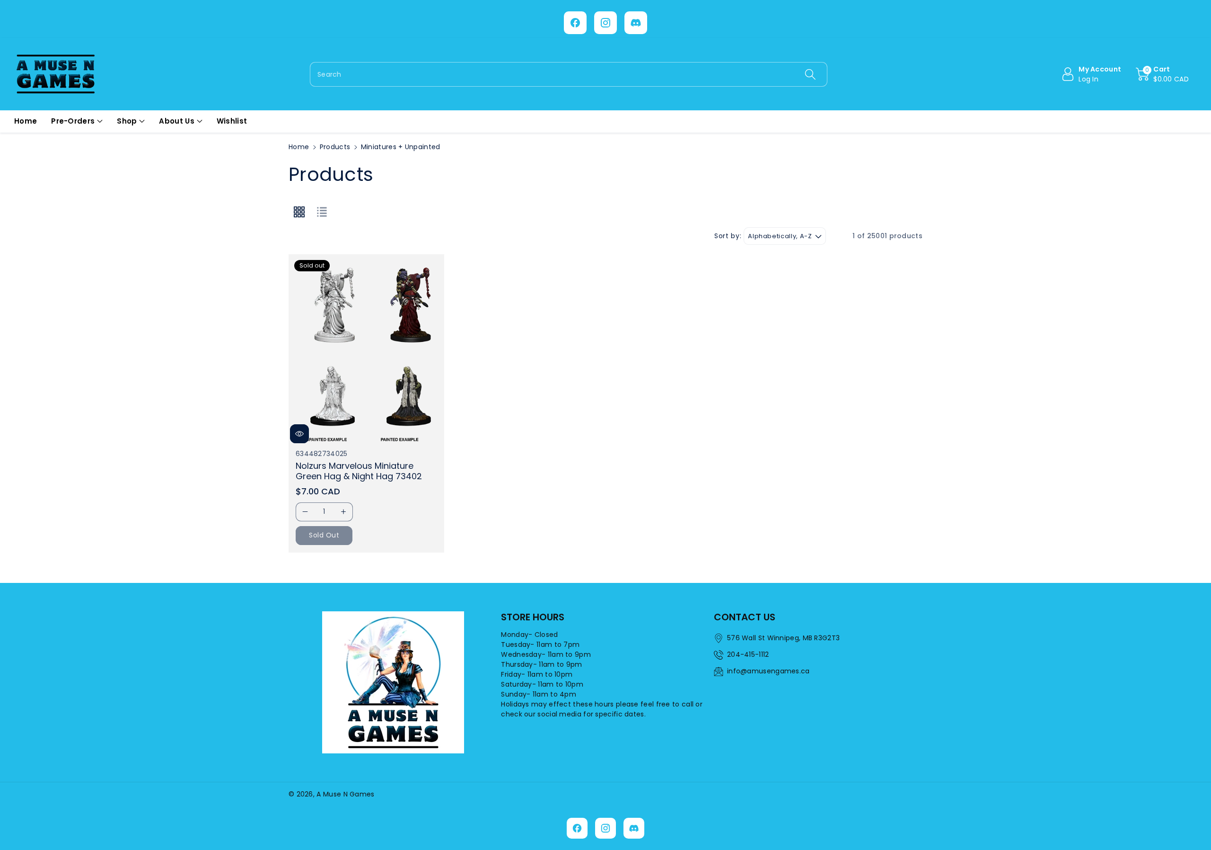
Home (299, 147)
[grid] (299, 212)
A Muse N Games (345, 794)
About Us (176, 121)
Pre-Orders (73, 121)
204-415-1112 (748, 654)
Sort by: (727, 236)
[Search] (809, 74)
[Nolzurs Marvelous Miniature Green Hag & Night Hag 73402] (366, 349)
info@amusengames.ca (768, 671)
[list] (321, 212)
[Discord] (635, 22)
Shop (127, 121)
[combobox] (568, 74)
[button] (1162, 74)
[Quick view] (299, 433)
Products (335, 147)
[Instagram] (605, 22)
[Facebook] (575, 22)
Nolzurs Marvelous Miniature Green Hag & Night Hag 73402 (359, 471)
